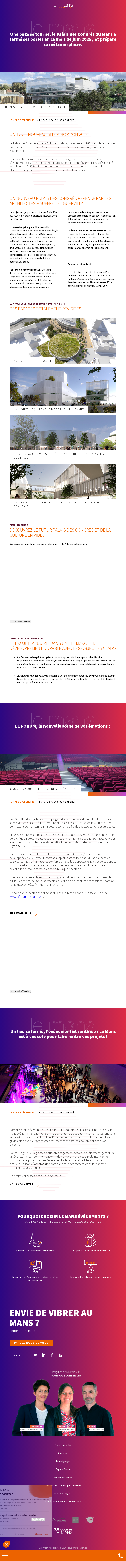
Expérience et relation (18, 1521)
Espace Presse (63, 1469)
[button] (6, 1544)
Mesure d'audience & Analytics (21, 1519)
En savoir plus (20, 913)
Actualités (63, 1453)
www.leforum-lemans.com (26, 896)
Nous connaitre (21, 1184)
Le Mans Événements (22, 120)
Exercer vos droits (63, 1477)
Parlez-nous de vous (31, 1342)
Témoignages (63, 1461)
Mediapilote (54, 1547)
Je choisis (35, 1534)
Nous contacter (63, 1445)
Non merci (14, 1534)
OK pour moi (56, 1534)
